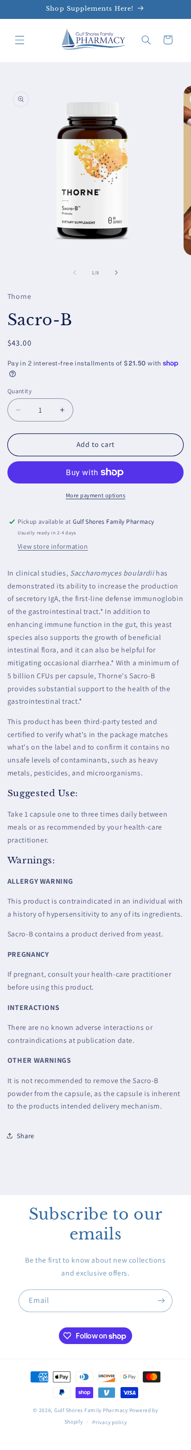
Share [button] (25, 1135)
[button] (19, 39)
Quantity (19, 391)
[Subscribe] (161, 1300)
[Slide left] (74, 272)
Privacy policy (109, 1422)
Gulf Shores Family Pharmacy (91, 1410)
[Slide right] (116, 272)
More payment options (96, 495)
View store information (53, 546)
